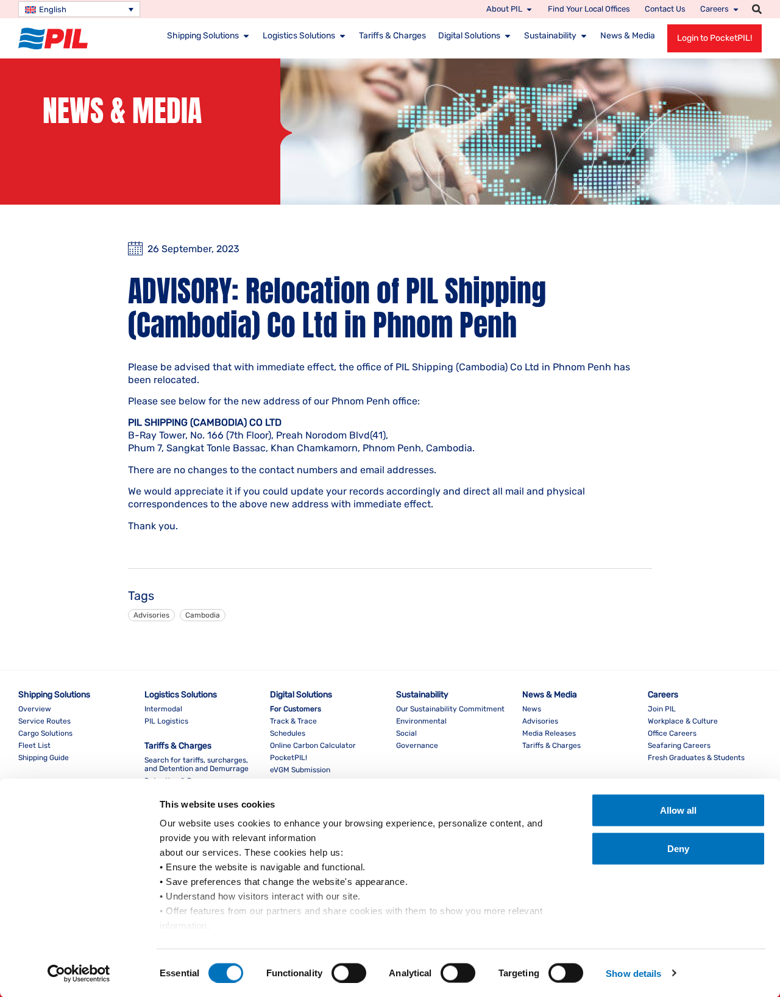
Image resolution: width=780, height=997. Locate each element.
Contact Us (665, 8)
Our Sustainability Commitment (450, 709)
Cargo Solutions (45, 733)
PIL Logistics (166, 721)
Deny (678, 849)
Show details (633, 973)
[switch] (349, 972)
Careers (714, 8)
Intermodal (163, 709)
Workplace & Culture (683, 721)
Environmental (421, 721)
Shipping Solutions (203, 35)
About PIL (504, 8)
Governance (417, 745)
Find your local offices (589, 8)
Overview (34, 709)
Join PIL (662, 709)
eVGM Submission (300, 770)
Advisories (151, 615)
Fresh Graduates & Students (696, 757)
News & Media (627, 35)
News (531, 709)
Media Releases (549, 733)
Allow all (678, 810)
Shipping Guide (43, 757)
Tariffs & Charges (392, 35)
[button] (757, 9)
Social (406, 733)
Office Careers (672, 733)
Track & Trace (293, 721)
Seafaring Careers (679, 745)
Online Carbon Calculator (313, 745)
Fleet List (34, 745)
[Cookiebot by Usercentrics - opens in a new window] (79, 973)
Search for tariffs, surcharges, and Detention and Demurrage (196, 764)
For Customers (295, 709)
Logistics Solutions (299, 35)
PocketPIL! (288, 757)
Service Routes (44, 721)
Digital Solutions (469, 35)
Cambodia (202, 615)
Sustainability (550, 35)
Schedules (287, 733)
